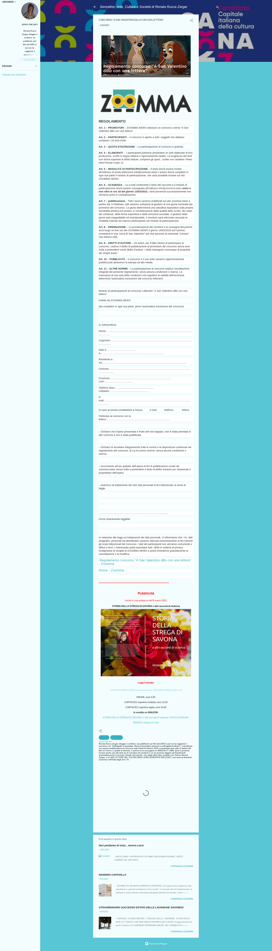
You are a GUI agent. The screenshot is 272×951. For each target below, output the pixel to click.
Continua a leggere (182, 866)
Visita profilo (29, 60)
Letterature (117, 737)
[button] (191, 21)
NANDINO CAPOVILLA (112, 874)
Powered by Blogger (157, 944)
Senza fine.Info (30, 25)
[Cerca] (217, 7)
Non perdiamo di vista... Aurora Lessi (121, 845)
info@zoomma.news (170, 188)
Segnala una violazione (14, 74)
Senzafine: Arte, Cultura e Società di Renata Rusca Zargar (143, 7)
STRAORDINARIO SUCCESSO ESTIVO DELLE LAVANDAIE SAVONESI (141, 907)
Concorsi (104, 737)
